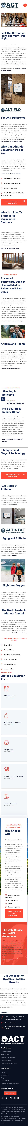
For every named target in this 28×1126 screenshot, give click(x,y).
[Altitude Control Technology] (9, 5)
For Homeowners (6, 1051)
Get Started (10, 1093)
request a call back (9, 959)
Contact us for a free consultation (13, 202)
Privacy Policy (5, 1111)
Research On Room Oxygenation (10, 1083)
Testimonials (4, 1075)
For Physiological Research (8, 1057)
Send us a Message (10, 1022)
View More (7, 698)
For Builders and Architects (8, 1063)
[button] (14, 20)
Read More (5, 1012)
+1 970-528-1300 (15, 403)
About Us (3, 1072)
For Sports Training (6, 1060)
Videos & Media (5, 1080)
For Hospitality (5, 1054)
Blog (2, 1078)
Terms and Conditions (16, 1111)
